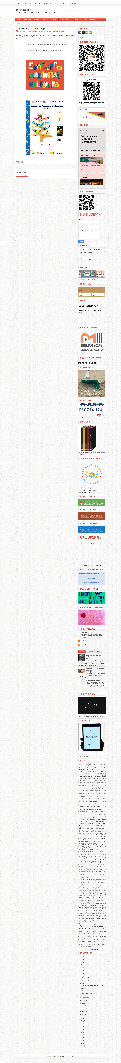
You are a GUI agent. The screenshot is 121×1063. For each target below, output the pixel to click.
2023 (90, 776)
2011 (81, 1037)
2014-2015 (87, 767)
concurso (92, 814)
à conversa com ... (102, 782)
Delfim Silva (81, 831)
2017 (87, 769)
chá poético (84, 808)
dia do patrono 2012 (85, 836)
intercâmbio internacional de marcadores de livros (91, 876)
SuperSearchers (102, 936)
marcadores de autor (96, 890)
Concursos (101, 825)
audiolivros (89, 796)
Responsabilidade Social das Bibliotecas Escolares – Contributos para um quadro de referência (91, 635)
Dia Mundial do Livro (90, 848)
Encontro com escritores (94, 858)
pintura (104, 915)
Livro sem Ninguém (100, 889)
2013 (81, 1032)
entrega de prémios (83, 863)
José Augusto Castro (97, 879)
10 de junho (81, 764)
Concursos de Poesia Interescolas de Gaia (93, 828)
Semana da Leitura (97, 927)
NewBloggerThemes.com (88, 1061)
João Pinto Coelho (92, 877)
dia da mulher (89, 833)
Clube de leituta (81, 811)
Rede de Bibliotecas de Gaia (68, 3)
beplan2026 (84, 798)
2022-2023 (82, 776)
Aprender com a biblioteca (84, 793)
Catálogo (19, 23)
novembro (85, 981)
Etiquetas (90, 651)
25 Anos (95, 780)
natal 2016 (81, 899)
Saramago (101, 923)
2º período (100, 780)
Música (90, 897)
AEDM (18, 3)
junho (83, 1000)
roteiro (81, 921)
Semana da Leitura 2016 (98, 928)
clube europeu (90, 811)
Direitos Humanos (83, 853)
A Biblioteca (27, 19)
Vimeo (103, 716)
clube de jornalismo (85, 809)
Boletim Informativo (94, 801)
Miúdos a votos (82, 895)
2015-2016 (100, 767)
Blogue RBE (37, 3)
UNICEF (102, 941)
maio (83, 1003)
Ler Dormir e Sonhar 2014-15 (98, 887)
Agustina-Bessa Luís (93, 787)
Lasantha (65, 1061)
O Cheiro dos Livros (23, 9)
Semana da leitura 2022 (84, 931)
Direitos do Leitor (100, 851)
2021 (87, 774)
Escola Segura (84, 864)
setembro (84, 998)
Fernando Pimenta (102, 868)
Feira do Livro (92, 868)
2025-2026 (98, 778)
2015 (93, 767)
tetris (103, 938)
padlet (95, 910)
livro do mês (91, 889)
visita (93, 944)
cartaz (96, 804)
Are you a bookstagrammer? (97, 793)
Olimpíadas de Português (95, 905)
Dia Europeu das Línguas (93, 680)
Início (18, 19)
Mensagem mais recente (22, 166)
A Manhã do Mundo (101, 783)
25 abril (89, 780)
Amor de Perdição (95, 788)
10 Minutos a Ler (89, 764)
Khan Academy (81, 882)
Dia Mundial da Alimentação (89, 991)
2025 (90, 778)
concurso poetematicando (88, 825)
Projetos (45, 19)
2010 (81, 1040)
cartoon (102, 804)
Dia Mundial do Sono (92, 849)
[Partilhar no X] (21, 162)
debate (102, 830)
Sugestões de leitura (91, 936)
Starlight (80, 262)
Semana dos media (96, 935)
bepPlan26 (97, 798)
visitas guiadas (100, 944)
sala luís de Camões (91, 923)
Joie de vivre (83, 641)
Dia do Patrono (101, 835)
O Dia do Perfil (99, 900)
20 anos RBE (97, 766)
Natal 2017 (89, 899)
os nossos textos (99, 908)
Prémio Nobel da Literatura (99, 918)
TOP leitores (99, 939)
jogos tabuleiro (101, 877)
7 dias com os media (91, 782)
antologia (97, 790)
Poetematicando (93, 917)
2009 (81, 1043)
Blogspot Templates (38, 1061)
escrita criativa (102, 864)
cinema (104, 808)
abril (83, 1006)
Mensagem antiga (71, 166)
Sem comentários (60, 31)
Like (85, 889)
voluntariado (81, 946)
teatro (82, 938)
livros (79, 890)
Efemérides (84, 856)
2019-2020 (92, 771)
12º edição (97, 764)
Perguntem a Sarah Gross (95, 915)
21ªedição (83, 780)
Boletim (85, 801)
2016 (80, 769)
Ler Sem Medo (84, 645)
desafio (86, 831)
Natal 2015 (101, 897)
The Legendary (90, 939)
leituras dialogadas (82, 885)
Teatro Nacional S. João (93, 938)
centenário (81, 806)
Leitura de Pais (87, 884)
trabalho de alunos (87, 941)
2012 (81, 1035)
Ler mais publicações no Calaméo (92, 565)
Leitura (36, 19)
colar (81, 813)
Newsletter (101, 899)
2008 (81, 1046)
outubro (84, 983)
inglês (90, 874)
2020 (36, 31)
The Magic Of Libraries (84, 716)
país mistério (101, 910)
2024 (104, 776)
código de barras (102, 811)
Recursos (54, 19)
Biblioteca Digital (65, 19)
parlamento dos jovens (83, 912)
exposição (93, 866)
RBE (56, 3)
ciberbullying (91, 808)
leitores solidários (100, 882)
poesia (85, 917)
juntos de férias (100, 880)
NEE (96, 899)
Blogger (97, 949)
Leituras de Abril (100, 884)
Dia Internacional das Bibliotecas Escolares (90, 841)
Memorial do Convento (101, 892)
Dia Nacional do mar (90, 851)
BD (79, 798)
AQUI (21, 55)
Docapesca (84, 854)
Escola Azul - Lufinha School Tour (90, 994)
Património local (97, 913)
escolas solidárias (94, 864)
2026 (104, 778)
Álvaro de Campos (83, 788)
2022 (100, 773)
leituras (93, 884)
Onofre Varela (90, 907)
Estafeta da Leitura (84, 866)
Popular (82, 651)
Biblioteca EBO (26, 3)
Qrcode (86, 920)
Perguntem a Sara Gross (84, 259)
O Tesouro (81, 256)
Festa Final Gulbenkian (85, 869)
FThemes (51, 1061)
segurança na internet (85, 925)
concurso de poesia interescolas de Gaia (92, 817)
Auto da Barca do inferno (98, 796)
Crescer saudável (87, 830)
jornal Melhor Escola (84, 879)
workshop (88, 946)
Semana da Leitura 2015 (84, 928)
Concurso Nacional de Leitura (46, 31)
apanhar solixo (93, 791)
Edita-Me (101, 854)
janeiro (84, 1014)
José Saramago (91, 881)
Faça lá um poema (82, 868)
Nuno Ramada (90, 900)
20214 (94, 773)
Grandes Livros (90, 871)
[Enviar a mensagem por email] (17, 162)
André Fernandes (89, 790)
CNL (96, 811)
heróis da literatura (87, 872)
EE (105, 854)
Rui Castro (94, 921)
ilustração (96, 872)
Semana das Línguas (98, 933)
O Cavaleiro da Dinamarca (85, 252)
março (84, 1009)
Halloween (98, 871)
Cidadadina (98, 808)
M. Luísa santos (86, 890)
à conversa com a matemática (87, 783)
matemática (85, 892)
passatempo (80, 913)
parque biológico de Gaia (98, 912)
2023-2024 (97, 776)
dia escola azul (91, 838)
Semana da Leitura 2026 (85, 933)
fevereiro (84, 1011)
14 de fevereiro (83, 766)
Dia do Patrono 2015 (97, 836)
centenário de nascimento (93, 806)
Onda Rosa (81, 907)
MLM (90, 895)
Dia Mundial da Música (92, 846)
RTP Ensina (87, 921)
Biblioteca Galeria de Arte (89, 800)
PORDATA (87, 918)
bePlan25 (91, 798)
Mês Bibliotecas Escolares (88, 894)
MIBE (101, 894)
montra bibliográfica (100, 895)
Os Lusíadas (89, 908)
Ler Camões (91, 885)
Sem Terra (98, 925)
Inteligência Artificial (99, 874)
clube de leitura (98, 809)
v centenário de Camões (83, 943)
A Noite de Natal (93, 785)
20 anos (90, 766)
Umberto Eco (96, 941)
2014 (81, 767)
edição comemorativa (92, 854)
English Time (100, 861)
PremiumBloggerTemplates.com (75, 1061)
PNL (51, 3)
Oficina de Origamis (89, 903)
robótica (104, 920)
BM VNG (45, 3)
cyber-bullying (96, 830)
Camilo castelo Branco (90, 803)
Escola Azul (94, 863)
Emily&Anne (96, 716)
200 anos (104, 766)
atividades (96, 795)
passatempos (88, 913)
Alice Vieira (102, 787)
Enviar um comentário (22, 176)
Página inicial (47, 166)
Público (81, 920)
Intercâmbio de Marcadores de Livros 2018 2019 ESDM (92, 542)
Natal (95, 897)
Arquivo (99, 651)
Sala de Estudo (77, 19)
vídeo (101, 943)
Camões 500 (100, 803)
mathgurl (92, 892)
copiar (79, 830)
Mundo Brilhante (82, 897)
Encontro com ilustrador (84, 859)
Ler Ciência (99, 885)
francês (100, 869)
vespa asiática (94, 943)
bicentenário (99, 800)
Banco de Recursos (91, 19)
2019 (85, 771)
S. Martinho (100, 921)
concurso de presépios (86, 821)
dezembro (85, 978)
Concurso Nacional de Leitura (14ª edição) (31, 28)
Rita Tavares (97, 920)
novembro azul (81, 900)
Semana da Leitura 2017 (84, 930)
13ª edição (103, 764)
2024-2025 (84, 778)
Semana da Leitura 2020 (98, 930)
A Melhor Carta (83, 785)
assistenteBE (89, 795)
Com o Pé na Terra (89, 813)
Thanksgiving (81, 939)
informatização (82, 874)
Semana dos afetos (83, 935)
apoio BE (102, 791)
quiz (91, 920)
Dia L (100, 843)
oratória (96, 907)
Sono (84, 936)
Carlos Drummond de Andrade (85, 804)
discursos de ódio (94, 853)
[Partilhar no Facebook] (22, 162)
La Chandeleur (91, 882)
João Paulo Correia (82, 877)
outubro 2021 (81, 910)
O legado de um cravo (95, 902)
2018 (95, 769)
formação (94, 869)
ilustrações (102, 872)
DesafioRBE (92, 831)
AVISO (83, 988)
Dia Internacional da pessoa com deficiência (94, 840)
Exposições (101, 866)
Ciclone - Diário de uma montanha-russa (89, 249)
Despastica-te (100, 831)
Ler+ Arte (80, 889)
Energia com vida (89, 861)
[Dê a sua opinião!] (19, 162)
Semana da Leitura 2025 (99, 931)
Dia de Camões (89, 835)
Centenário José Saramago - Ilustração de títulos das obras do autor (95, 656)
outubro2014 (89, 910)
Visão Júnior (87, 944)
